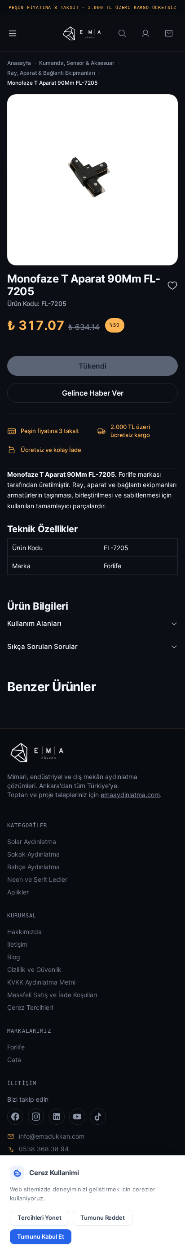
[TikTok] (98, 1116)
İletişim (17, 944)
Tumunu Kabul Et (40, 1236)
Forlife (16, 1047)
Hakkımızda (24, 931)
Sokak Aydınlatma (33, 854)
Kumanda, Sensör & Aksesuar (77, 62)
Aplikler (18, 892)
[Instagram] (36, 1116)
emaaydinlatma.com (130, 794)
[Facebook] (15, 1116)
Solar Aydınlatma (31, 841)
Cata (14, 1059)
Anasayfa (19, 62)
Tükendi (92, 365)
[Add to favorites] (172, 285)
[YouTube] (77, 1116)
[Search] (122, 33)
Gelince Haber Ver (92, 392)
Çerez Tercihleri (30, 1007)
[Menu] (12, 33)
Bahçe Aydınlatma (33, 867)
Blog (13, 957)
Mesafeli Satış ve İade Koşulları (52, 995)
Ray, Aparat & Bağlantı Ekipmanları (51, 72)
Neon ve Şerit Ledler (37, 879)
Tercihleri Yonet (40, 1217)
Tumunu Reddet (102, 1217)
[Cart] (169, 33)
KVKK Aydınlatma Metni (41, 982)
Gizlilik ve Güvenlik (34, 969)
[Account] (145, 33)
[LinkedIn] (56, 1116)
